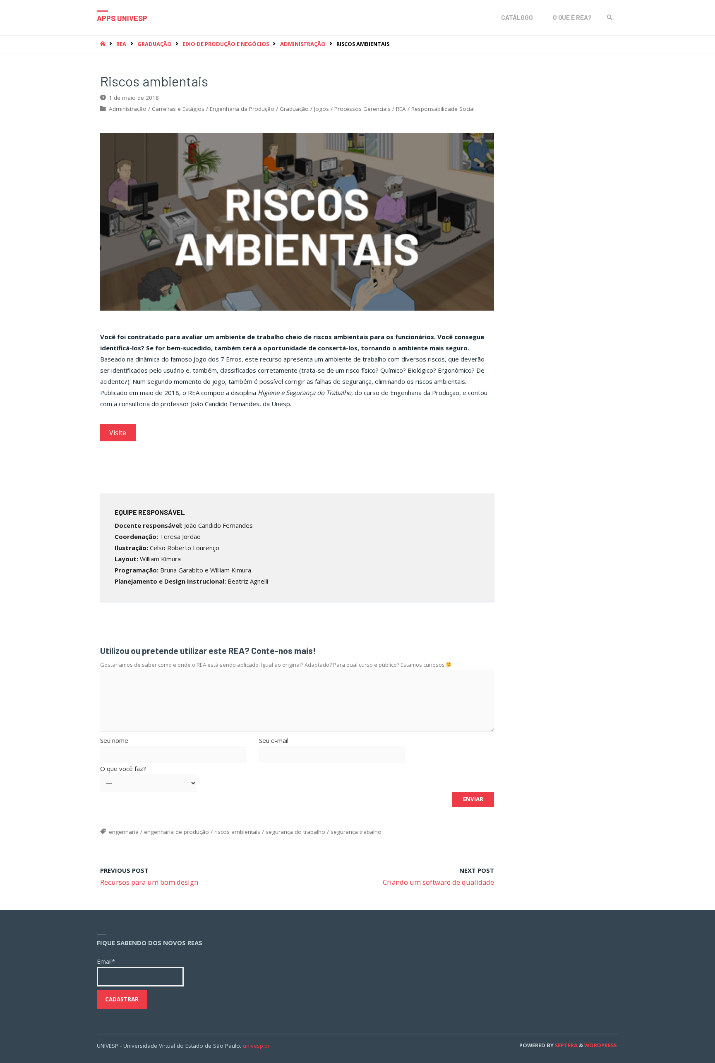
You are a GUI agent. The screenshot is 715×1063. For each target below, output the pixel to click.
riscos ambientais (237, 832)
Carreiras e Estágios (178, 109)
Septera (566, 1045)
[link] (610, 17)
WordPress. (601, 1045)
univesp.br (256, 1045)
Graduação (154, 44)
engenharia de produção (176, 832)
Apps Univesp (122, 18)
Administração (303, 44)
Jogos (321, 109)
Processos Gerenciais (362, 109)
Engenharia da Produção (242, 109)
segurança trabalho (356, 832)
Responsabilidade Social (443, 109)
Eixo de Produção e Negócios (225, 44)
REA (121, 44)
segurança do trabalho (295, 832)
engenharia (124, 832)
